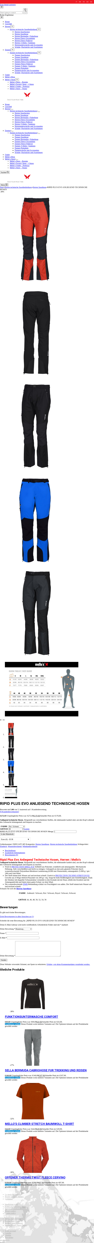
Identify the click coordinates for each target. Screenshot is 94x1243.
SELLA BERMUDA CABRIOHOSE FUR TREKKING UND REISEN (46, 1070)
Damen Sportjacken (22, 135)
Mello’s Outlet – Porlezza (19, 166)
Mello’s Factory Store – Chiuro (22, 163)
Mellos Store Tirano (12, 1221)
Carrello (8, 1233)
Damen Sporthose (22, 137)
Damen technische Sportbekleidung (23, 133)
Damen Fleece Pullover (24, 144)
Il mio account (10, 1231)
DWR (25, 884)
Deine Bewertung (7, 929)
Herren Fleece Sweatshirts (25, 120)
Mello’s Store (10, 159)
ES (91, 2)
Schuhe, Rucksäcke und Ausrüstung (29, 128)
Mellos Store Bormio (13, 1219)
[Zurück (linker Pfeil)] (1, 1242)
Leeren (26, 829)
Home (7, 104)
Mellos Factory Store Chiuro (16, 1225)
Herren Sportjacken (22, 113)
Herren (7, 109)
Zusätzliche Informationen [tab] (15, 853)
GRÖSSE (4, 829)
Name (3, 933)
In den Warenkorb (7, 834)
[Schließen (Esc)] (1, 1240)
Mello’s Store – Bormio (19, 161)
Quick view (90, 977)
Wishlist (8, 1235)
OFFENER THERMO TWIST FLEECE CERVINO (35, 1177)
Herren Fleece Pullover (24, 122)
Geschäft (8, 107)
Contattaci (9, 1199)
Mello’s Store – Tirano (18, 168)
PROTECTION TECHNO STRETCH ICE (72, 875)
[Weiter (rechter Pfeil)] (3, 1242)
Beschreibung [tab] (10, 850)
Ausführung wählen (12, 1024)
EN (80, 2)
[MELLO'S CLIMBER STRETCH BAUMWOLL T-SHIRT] (32, 1119)
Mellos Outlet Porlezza (14, 1223)
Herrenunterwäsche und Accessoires (29, 126)
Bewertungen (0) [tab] (11, 855)
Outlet (7, 155)
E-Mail (3, 938)
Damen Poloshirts (21, 148)
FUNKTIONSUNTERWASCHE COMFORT (31, 1016)
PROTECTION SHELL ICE (23, 867)
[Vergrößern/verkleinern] (8, 1240)
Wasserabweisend (15, 846)
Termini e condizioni (13, 1209)
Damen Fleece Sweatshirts (25, 142)
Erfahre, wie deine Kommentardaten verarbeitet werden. (68, 964)
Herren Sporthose (21, 115)
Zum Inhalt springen (8, 5)
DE (87, 2)
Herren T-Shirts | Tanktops (25, 124)
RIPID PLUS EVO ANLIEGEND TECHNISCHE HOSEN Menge (26, 831)
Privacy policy (10, 1211)
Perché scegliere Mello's (14, 1197)
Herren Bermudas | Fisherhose (26, 117)
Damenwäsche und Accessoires (27, 150)
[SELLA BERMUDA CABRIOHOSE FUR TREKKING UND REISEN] (32, 1065)
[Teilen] (3, 1240)
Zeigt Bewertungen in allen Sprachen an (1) (17, 917)
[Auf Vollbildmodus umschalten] (6, 1240)
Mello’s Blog (10, 157)
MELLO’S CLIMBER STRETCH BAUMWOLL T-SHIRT (39, 1124)
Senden (3, 960)
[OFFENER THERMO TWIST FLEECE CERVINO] (32, 1172)
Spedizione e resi (11, 1204)
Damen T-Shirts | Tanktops (25, 146)
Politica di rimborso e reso (15, 1207)
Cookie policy (10, 1213)
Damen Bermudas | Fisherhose (26, 139)
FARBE (4, 826)
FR (84, 2)
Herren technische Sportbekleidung (23, 111)
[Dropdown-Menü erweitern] (12, 109)
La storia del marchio (13, 1194)
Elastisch (3, 846)
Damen (8, 131)
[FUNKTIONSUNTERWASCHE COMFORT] (32, 1011)
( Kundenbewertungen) (9, 812)
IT (76, 2)
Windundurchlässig (30, 846)
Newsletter (9, 1237)
